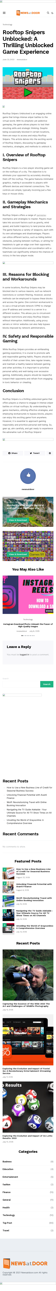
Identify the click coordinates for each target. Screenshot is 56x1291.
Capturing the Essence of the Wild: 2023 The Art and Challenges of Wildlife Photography (26, 1005)
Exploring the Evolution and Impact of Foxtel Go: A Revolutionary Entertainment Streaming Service (27, 1071)
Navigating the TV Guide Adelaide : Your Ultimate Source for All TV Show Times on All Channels (29, 812)
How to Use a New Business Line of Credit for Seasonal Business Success (29, 789)
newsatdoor (22, 59)
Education (8, 1169)
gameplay (41, 215)
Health (6, 1207)
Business (7, 1161)
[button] (52, 13)
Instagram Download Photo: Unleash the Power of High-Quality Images (28, 625)
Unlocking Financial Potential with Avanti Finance (27, 796)
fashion (6, 1184)
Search (6, 678)
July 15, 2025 (21, 904)
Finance (7, 1192)
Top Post (10, 536)
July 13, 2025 (21, 932)
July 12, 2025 (8, 1010)
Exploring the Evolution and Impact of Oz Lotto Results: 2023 (27, 1137)
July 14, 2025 (21, 919)
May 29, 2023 (12, 513)
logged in (24, 654)
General (10, 502)
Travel (6, 1230)
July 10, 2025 (8, 1142)
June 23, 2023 (8, 59)
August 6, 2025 (22, 890)
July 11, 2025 (8, 1077)
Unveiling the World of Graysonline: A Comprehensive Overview (25, 821)
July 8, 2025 (34, 631)
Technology (7, 24)
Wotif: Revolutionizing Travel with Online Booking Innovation (26, 804)
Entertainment (10, 1177)
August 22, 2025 (23, 877)
